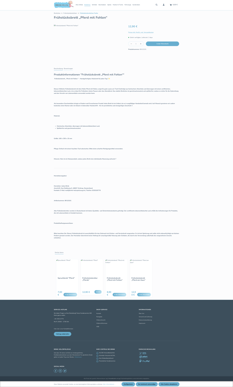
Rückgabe (99, 317)
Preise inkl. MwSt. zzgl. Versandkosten (141, 32)
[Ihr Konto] (163, 4)
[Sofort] (143, 357)
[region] (90, 44)
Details (98, 292)
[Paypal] (144, 360)
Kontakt (98, 313)
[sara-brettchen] (90, 44)
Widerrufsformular (101, 323)
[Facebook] (56, 371)
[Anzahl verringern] (131, 43)
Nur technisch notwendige (146, 384)
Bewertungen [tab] (68, 69)
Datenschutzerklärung (145, 320)
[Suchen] (156, 4)
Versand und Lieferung (145, 317)
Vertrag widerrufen (62, 334)
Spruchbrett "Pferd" (66, 278)
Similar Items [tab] (59, 252)
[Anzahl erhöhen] (141, 43)
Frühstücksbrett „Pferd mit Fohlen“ (115, 279)
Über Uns (141, 313)
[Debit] (143, 353)
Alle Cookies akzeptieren (169, 384)
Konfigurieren (128, 384)
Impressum (142, 323)
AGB (97, 326)
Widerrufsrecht (100, 320)
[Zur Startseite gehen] (63, 4)
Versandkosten (112, 378)
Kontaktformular (68, 329)
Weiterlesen (78, 357)
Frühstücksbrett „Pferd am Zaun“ (138, 279)
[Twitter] (65, 371)
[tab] (58, 68)
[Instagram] (60, 371)
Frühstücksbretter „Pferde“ (90, 279)
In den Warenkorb (162, 44)
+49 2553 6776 (59, 319)
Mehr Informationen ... (109, 384)
